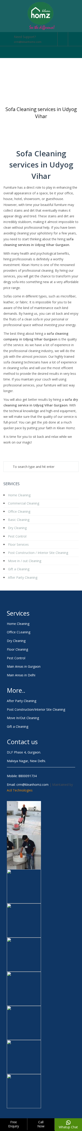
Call (40, 1124)
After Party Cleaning (21, 701)
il (11, 790)
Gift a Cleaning (17, 726)
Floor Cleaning (17, 649)
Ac (8, 790)
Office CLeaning (18, 632)
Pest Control (16, 658)
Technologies (23, 790)
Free (13, 1124)
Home (20, 123)
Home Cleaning (18, 623)
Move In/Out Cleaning (23, 718)
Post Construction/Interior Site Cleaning (36, 709)
